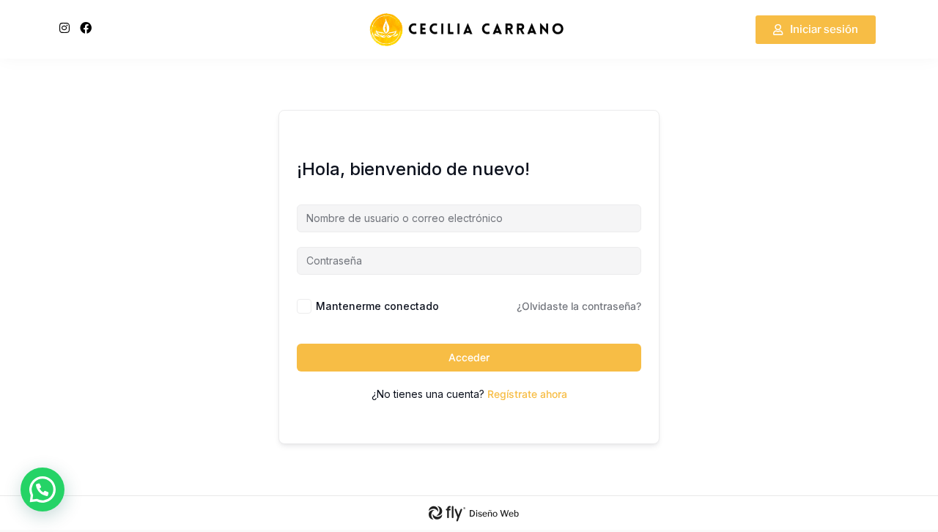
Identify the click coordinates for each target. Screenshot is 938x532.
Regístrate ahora (527, 394)
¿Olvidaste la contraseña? (579, 306)
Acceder (469, 357)
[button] (42, 489)
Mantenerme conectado (377, 306)
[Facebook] (86, 28)
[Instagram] (64, 28)
